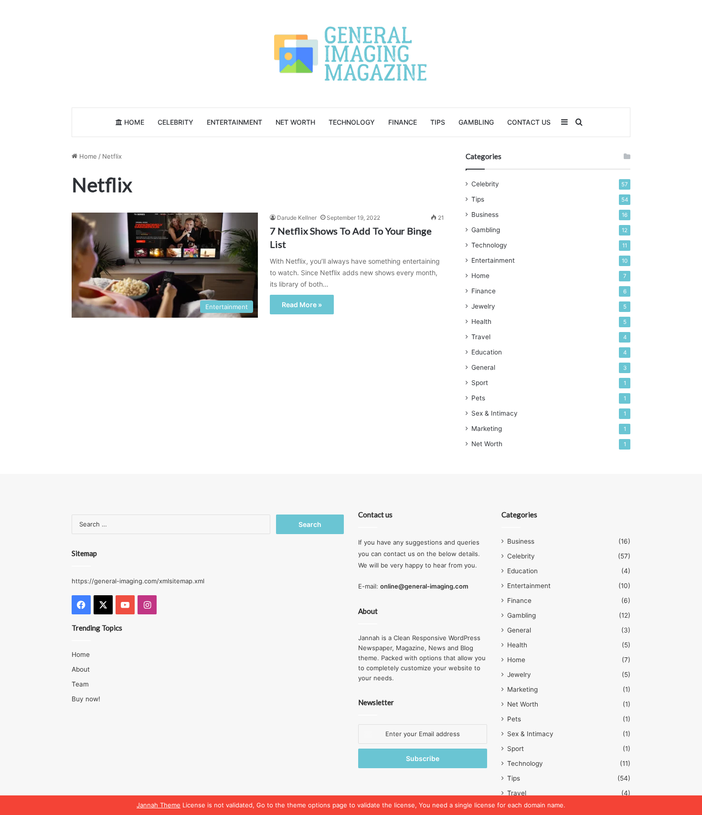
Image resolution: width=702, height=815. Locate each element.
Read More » (302, 304)
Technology (352, 122)
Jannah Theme (159, 805)
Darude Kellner (297, 217)
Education (486, 352)
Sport (479, 382)
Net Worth (295, 122)
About (81, 669)
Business (485, 214)
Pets (478, 398)
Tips (437, 122)
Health (481, 321)
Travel (480, 337)
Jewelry (483, 306)
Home (133, 122)
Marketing (486, 428)
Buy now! (86, 699)
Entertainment (234, 122)
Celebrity (175, 122)
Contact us (529, 122)
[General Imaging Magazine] (351, 53)
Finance (402, 122)
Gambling (476, 122)
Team (80, 684)
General (483, 367)
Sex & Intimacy (494, 413)
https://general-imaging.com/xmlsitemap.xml (138, 581)
